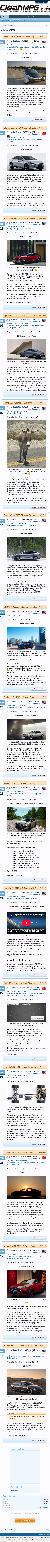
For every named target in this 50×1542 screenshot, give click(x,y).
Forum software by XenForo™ (10, 1537)
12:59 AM (19, 407)
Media (28, 17)
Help (25, 20)
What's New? (17, 20)
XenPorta (13, 1513)
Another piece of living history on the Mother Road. (17, 412)
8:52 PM (19, 701)
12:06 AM (19, 611)
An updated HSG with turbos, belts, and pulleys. (17, 1076)
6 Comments (35, 790)
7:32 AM (19, 1350)
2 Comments (35, 613)
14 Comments (35, 43)
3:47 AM (19, 788)
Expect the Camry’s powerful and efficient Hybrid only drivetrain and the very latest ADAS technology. (25, 1163)
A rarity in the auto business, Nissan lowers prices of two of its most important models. (24, 794)
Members (36, 17)
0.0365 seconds (17, 1539)
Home (5, 17)
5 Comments (35, 322)
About (12, 17)
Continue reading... (39, 120)
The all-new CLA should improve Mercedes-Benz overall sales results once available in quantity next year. (24, 1256)
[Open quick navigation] (47, 25)
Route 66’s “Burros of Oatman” (18, 403)
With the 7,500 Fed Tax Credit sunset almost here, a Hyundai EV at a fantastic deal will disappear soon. (25, 326)
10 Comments (35, 521)
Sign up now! (25, 1520)
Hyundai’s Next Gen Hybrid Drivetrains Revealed (26, 1067)
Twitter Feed (14, 1490)
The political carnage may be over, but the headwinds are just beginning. (22, 524)
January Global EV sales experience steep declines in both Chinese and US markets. (25, 139)
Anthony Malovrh (43, 1507)
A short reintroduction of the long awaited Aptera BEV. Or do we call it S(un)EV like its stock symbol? (26, 47)
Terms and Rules (44, 1537)
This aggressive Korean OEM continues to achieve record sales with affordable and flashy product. (25, 1356)
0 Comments (35, 894)
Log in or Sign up (41, 2)
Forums (20, 17)
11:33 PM (19, 892)
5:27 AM (19, 320)
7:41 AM (19, 987)
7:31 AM (19, 1250)
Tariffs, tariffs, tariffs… (15, 615)
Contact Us (41, 1534)
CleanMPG (23, 53)
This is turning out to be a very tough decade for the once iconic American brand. (26, 706)
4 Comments (35, 989)
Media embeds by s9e (26, 1537)
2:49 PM (19, 1071)
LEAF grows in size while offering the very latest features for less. (21, 228)
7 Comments (35, 225)
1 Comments (35, 134)
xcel (12, 41)
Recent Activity (6, 20)
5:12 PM (19, 223)
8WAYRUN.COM (34, 1513)
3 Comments (35, 409)
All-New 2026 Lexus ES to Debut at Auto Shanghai (26, 1152)
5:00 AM (19, 132)
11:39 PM (19, 519)
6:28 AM (19, 1157)
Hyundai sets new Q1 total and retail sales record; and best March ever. (22, 897)
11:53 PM (19, 41)
